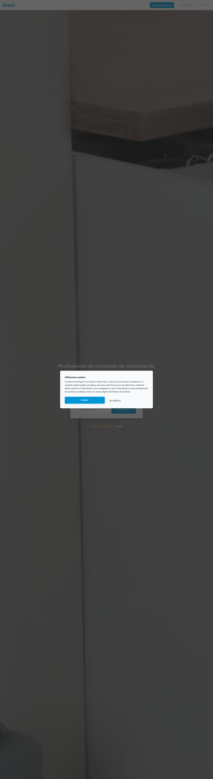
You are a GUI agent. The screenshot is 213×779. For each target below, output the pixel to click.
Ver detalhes (115, 400)
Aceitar (85, 400)
